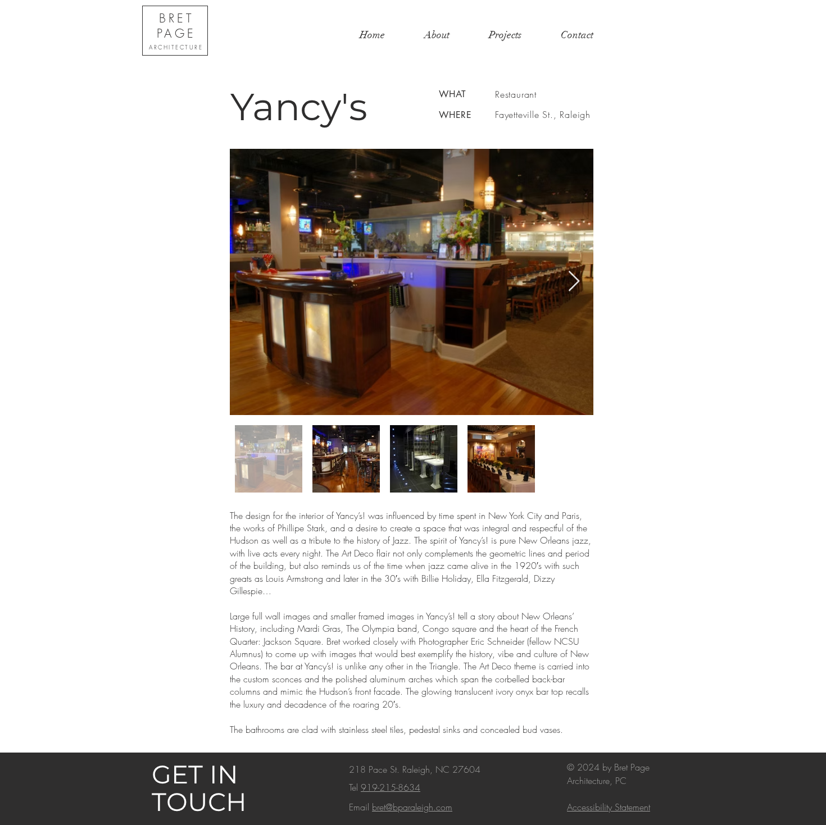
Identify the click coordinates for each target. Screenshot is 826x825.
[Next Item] (574, 282)
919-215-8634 (390, 787)
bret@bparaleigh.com (412, 807)
